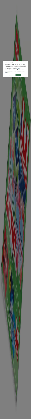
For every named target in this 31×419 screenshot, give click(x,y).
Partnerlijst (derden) (7, 72)
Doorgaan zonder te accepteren (24, 61)
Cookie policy (18, 68)
